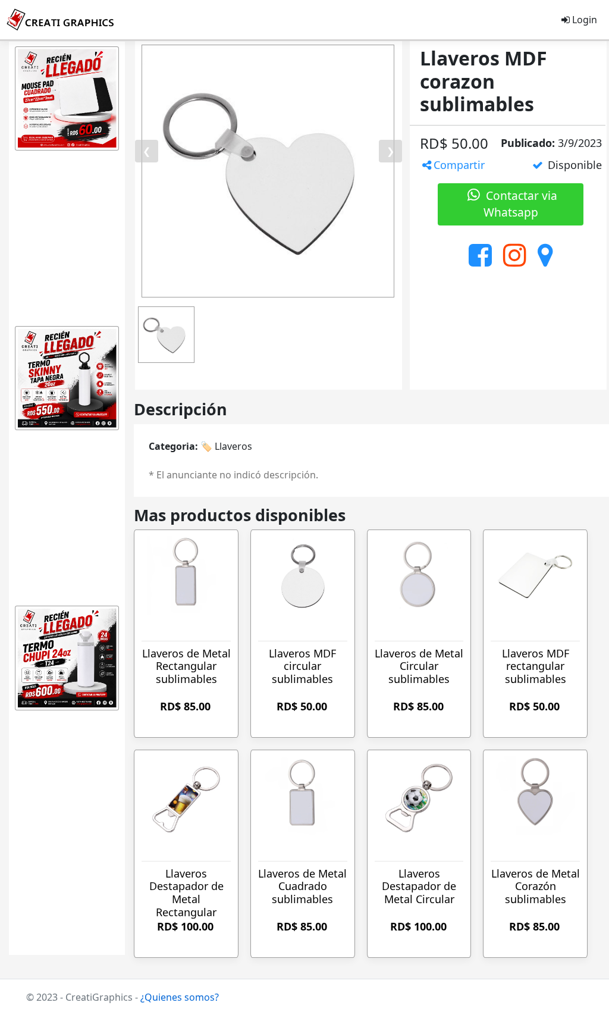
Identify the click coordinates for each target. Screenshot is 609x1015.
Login (583, 19)
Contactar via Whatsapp (520, 204)
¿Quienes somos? (179, 997)
